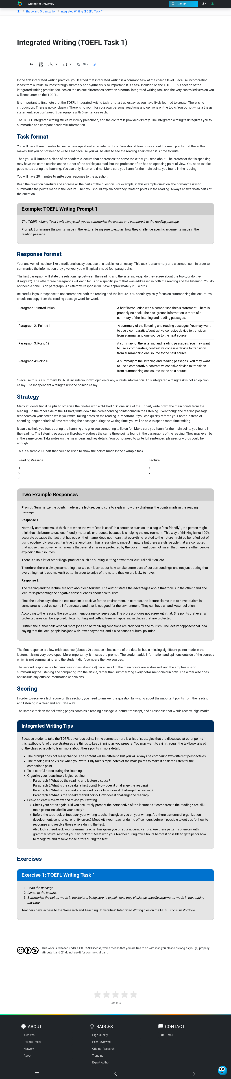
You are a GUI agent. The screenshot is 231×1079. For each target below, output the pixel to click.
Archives (29, 1035)
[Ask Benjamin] (222, 1070)
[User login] (212, 4)
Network (29, 1048)
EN (84, 64)
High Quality (100, 1035)
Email (169, 1035)
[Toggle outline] (21, 64)
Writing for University (41, 4)
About (27, 1055)
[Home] (20, 4)
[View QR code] (40, 64)
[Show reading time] (94, 64)
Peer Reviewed (101, 1042)
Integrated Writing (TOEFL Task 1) (82, 11)
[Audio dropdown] (67, 64)
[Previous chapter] (115, 1074)
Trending (97, 1055)
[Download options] (53, 64)
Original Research (103, 1048)
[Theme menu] (204, 4)
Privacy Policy (33, 1042)
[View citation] (31, 64)
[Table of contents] (18, 11)
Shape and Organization (40, 11)
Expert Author (100, 1062)
